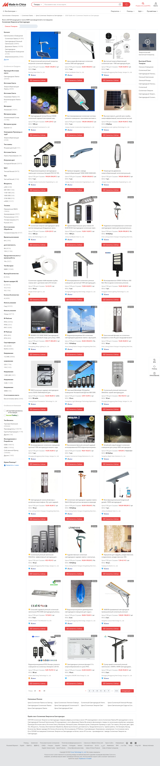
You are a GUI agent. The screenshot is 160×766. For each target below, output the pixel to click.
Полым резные (11, 217)
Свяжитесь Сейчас (39, 80)
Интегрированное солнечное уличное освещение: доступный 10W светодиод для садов (80, 281)
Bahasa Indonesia (148, 745)
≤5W (8, 187)
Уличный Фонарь (145, 80)
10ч (7, 261)
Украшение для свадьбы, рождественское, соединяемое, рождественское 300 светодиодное (117, 556)
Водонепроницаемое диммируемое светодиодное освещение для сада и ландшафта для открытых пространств (79, 610)
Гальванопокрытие (13, 233)
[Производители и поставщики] (14, 4)
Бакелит (8, 128)
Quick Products (60, 748)
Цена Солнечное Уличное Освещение (67, 702)
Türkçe (130, 745)
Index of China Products (93, 748)
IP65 (8, 322)
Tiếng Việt (138, 745)
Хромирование (11, 214)
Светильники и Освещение (13, 36)
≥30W (9, 201)
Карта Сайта (109, 743)
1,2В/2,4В (10, 375)
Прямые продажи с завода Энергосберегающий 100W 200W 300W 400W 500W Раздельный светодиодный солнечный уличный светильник (81, 172)
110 (7, 367)
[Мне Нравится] (131, 743)
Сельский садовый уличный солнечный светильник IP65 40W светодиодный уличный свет (44, 610)
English (22, 745)
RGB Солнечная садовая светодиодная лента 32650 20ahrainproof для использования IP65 (43, 391)
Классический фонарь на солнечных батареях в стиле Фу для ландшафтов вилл (117, 336)
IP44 (8, 325)
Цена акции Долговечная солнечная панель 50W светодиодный (79, 62)
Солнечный (143, 87)
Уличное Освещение (146, 67)
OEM (9, 447)
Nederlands (110, 745)
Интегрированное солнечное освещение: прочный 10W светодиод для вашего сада (44, 446)
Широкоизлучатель (14, 57)
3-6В (8, 383)
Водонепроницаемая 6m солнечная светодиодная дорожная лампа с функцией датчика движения (80, 336)
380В (8, 391)
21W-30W (9, 198)
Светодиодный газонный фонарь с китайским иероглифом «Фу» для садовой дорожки (43, 501)
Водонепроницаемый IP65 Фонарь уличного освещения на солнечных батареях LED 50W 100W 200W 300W (44, 665)
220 (7, 364)
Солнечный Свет (145, 70)
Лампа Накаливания (13, 156)
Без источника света (13, 399)
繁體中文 (36, 745)
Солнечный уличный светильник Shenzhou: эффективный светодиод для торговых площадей (42, 556)
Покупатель (115, 11)
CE (8, 346)
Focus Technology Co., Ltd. (78, 752)
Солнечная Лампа (14, 38)
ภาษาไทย (123, 745)
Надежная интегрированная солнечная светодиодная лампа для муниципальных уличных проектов (117, 227)
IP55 (7, 335)
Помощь (130, 11)
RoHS (8, 349)
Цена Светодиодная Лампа (37, 708)
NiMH (8, 269)
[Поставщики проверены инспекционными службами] (13, 411)
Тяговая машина (11, 220)
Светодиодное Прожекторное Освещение (14, 51)
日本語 (43, 745)
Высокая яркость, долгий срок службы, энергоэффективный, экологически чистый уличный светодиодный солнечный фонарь (117, 117)
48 (44, 691)
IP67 (8, 327)
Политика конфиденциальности (72, 743)
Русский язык (88, 745)
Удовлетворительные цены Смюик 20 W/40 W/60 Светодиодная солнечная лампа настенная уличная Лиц (80, 227)
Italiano (80, 745)
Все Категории (10, 11)
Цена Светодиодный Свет (63, 708)
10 (7, 290)
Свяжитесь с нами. (12, 465)
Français (50, 745)
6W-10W (9, 190)
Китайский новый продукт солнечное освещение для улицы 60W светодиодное (116, 446)
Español (57, 745)
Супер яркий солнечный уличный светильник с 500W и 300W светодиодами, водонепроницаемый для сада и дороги (116, 665)
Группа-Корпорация (13, 432)
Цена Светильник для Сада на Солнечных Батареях (120, 705)
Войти (156, 6)
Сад (8, 306)
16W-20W (9, 195)
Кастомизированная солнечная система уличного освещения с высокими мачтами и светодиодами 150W (80, 117)
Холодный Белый (13, 163)
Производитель (12, 429)
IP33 (7, 338)
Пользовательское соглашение (49, 743)
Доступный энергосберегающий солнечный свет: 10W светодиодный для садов (116, 62)
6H (7, 240)
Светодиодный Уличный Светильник (13, 42)
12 (7, 288)
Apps (140, 11)
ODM (9, 445)
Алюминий (10, 110)
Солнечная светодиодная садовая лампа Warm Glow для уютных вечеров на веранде (81, 501)
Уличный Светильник (146, 77)
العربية (103, 745)
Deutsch (64, 745)
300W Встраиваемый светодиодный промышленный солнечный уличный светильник (115, 610)
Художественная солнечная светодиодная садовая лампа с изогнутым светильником (80, 556)
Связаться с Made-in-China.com (93, 743)
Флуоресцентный (12, 148)
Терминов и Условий (85, 758)
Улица (9, 314)
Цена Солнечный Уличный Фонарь (120, 702)
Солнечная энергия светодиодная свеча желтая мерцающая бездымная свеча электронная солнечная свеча (43, 227)
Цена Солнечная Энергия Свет (92, 705)
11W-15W (9, 193)
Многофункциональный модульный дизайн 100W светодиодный (115, 501)
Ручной (8, 223)
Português (72, 745)
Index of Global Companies (110, 748)
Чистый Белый (11, 179)
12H (8, 251)
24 (35, 691)
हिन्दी (117, 745)
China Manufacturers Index (76, 748)
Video (58, 33)
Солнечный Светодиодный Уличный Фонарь (94, 702)
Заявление (34, 743)
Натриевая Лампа (12, 97)
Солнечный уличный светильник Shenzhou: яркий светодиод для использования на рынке (114, 391)
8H (7, 248)
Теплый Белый (11, 171)
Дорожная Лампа (14, 46)
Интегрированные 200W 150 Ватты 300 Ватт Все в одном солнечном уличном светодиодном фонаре (116, 281)
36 (39, 691)
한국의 (97, 745)
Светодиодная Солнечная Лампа (39, 705)
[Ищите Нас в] (135, 743)
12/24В (9, 357)
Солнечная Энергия (146, 90)
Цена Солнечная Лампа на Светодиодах (40, 702)
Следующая (126, 691)
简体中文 (29, 745)
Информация (120, 743)
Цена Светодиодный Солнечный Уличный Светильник (67, 705)
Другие (6, 59)
